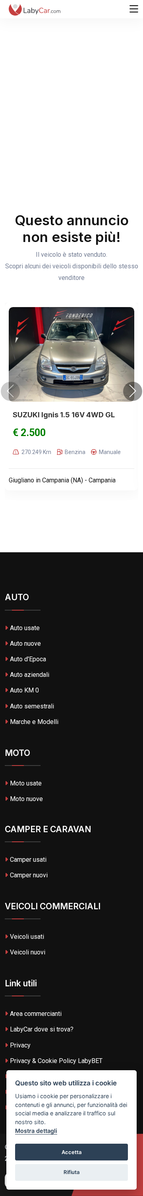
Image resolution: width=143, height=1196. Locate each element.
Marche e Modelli (34, 722)
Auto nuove (25, 643)
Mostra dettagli (36, 1130)
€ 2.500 (29, 432)
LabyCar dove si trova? (41, 1029)
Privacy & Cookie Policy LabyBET (56, 1061)
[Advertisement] (71, 76)
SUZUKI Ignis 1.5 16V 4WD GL (64, 415)
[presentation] (10, 391)
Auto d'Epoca (28, 659)
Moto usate (26, 783)
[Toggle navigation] (133, 9)
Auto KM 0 (24, 690)
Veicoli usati (27, 936)
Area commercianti (36, 1013)
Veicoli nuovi (27, 952)
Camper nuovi (29, 875)
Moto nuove (26, 799)
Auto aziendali (29, 674)
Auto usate (25, 628)
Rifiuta (72, 1172)
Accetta (72, 1152)
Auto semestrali (32, 706)
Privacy (20, 1045)
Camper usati (28, 859)
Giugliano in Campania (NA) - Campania (62, 480)
